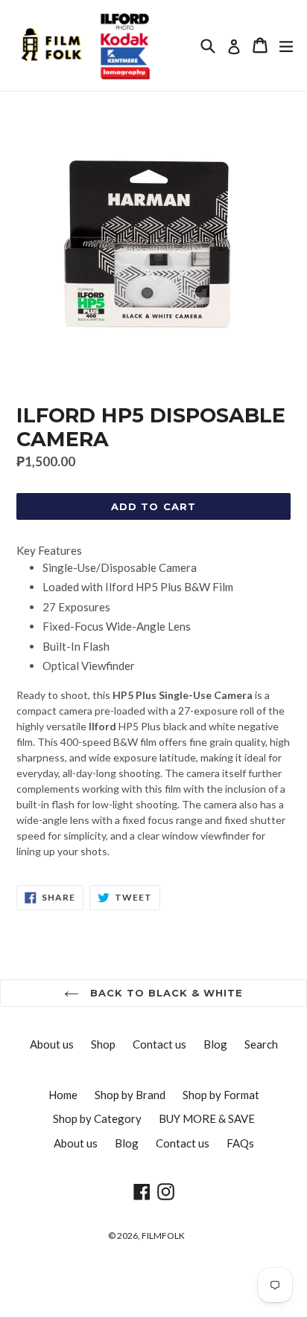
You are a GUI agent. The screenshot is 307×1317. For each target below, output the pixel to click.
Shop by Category (97, 1118)
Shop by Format (221, 1094)
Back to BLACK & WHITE (165, 993)
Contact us (159, 1044)
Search (261, 1044)
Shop (103, 1044)
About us (52, 1044)
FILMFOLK (163, 1235)
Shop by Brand (130, 1094)
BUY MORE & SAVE (207, 1118)
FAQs (240, 1143)
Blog (215, 1044)
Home (62, 1094)
